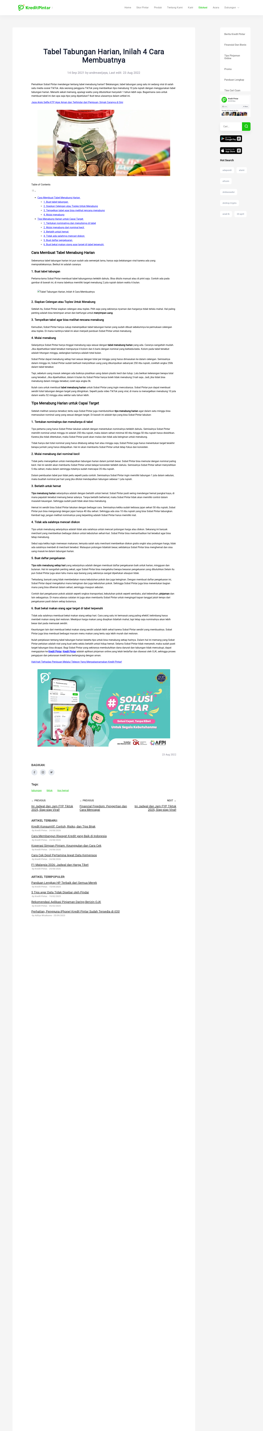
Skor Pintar (142, 7)
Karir (190, 7)
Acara (216, 7)
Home (127, 7)
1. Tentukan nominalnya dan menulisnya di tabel (70, 223)
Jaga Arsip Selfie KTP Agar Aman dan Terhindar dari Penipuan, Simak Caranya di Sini (77, 102)
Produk (158, 7)
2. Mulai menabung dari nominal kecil (64, 227)
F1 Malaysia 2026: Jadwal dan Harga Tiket (60, 865)
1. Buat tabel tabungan (56, 201)
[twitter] (51, 774)
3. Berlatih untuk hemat (56, 231)
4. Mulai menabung (54, 214)
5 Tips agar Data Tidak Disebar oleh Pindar (60, 892)
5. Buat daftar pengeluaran (58, 240)
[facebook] (34, 774)
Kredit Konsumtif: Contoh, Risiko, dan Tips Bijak (63, 826)
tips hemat (63, 790)
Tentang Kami (175, 7)
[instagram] (43, 774)
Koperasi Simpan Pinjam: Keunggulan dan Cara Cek (66, 845)
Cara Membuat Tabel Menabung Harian (59, 197)
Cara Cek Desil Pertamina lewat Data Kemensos (64, 855)
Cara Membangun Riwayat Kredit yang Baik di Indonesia (69, 836)
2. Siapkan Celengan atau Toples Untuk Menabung (71, 206)
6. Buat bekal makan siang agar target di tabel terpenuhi (74, 244)
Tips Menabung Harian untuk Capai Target (60, 218)
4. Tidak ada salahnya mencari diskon (64, 236)
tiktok (50, 790)
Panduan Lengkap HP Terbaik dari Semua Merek (64, 883)
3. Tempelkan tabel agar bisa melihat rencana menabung (74, 210)
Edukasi (203, 7)
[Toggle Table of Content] (33, 191)
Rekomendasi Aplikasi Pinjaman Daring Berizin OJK (66, 902)
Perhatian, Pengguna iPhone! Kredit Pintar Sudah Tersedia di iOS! (75, 911)
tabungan (36, 790)
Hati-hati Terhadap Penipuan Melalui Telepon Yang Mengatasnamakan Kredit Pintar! (76, 661)
